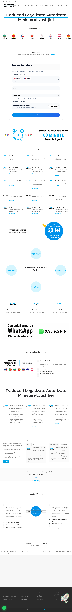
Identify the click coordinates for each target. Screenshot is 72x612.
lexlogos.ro (39, 595)
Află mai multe (12, 162)
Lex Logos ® (42, 609)
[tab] (53, 361)
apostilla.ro (39, 596)
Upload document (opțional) (20, 101)
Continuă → (36, 115)
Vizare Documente (63, 444)
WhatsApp (52, 54)
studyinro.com (40, 599)
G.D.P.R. (22, 598)
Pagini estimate (16, 84)
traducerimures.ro (41, 598)
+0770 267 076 (10, 599)
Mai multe (34, 426)
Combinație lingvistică (18, 74)
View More (6, 461)
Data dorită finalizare (18, 92)
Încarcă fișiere (54, 106)
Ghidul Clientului (24, 595)
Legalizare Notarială (54, 444)
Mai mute (11, 424)
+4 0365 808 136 (7, 598)
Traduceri (28, 444)
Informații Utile (24, 599)
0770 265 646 (27, 551)
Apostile (34, 444)
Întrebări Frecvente (24, 596)
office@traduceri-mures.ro (64, 551)
